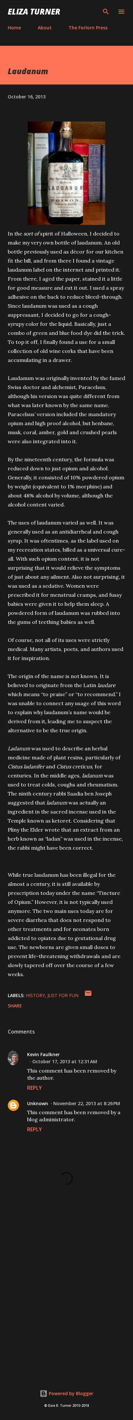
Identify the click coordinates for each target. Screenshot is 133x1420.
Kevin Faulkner (43, 1054)
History (35, 995)
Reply (34, 1087)
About (45, 28)
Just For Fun (62, 995)
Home (14, 28)
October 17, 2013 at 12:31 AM (64, 1061)
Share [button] (15, 1006)
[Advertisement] (66, 1295)
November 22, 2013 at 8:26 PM (86, 1103)
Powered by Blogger (70, 1393)
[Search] (106, 11)
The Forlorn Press (87, 28)
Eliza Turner (34, 11)
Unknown (37, 1103)
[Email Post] (88, 995)
